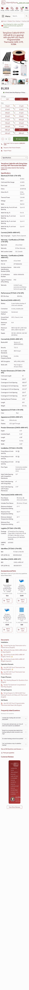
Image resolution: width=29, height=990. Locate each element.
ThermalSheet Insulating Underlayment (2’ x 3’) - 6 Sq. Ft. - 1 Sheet (7, 588)
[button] (12, 9)
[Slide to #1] (5, 81)
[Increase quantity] (9, 139)
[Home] (3, 3)
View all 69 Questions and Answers (11, 749)
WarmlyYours (11, 3)
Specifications (7, 158)
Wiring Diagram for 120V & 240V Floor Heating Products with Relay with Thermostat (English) (14, 695)
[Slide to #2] (13, 81)
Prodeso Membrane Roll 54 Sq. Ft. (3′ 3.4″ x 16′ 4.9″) (22, 588)
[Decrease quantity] (3, 139)
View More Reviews (14, 807)
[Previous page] (3, 63)
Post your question (8, 753)
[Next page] (25, 63)
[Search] (26, 16)
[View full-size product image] (14, 63)
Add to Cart (21, 139)
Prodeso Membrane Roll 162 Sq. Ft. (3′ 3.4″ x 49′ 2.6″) (7, 617)
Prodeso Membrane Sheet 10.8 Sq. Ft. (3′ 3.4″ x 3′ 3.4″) (22, 617)
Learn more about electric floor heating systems (12, 168)
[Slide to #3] (21, 81)
